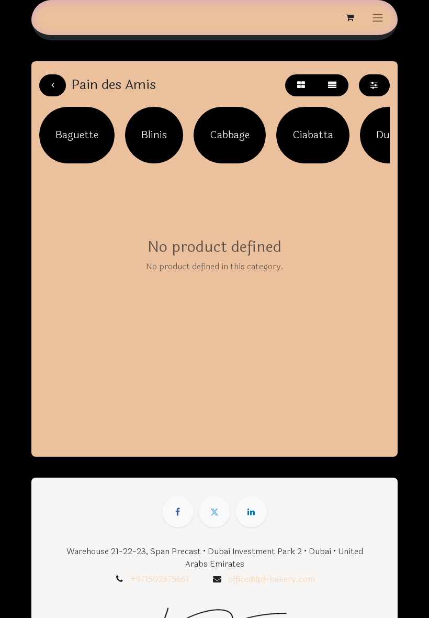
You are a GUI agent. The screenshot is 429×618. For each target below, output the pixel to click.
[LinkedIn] (251, 511)
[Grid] (301, 85)
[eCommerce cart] (349, 17)
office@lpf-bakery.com (271, 579)
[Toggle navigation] (378, 17)
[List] (332, 85)
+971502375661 (159, 579)
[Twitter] (214, 511)
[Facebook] (178, 511)
